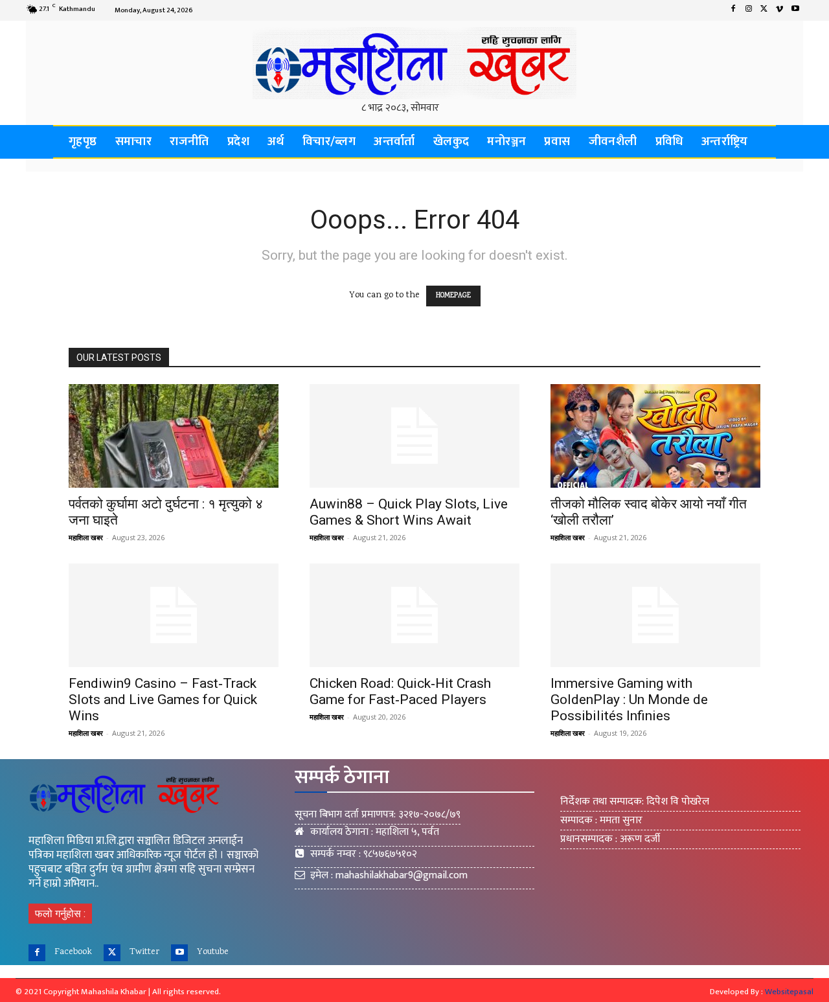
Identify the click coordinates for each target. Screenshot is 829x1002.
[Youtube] (795, 10)
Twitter (144, 952)
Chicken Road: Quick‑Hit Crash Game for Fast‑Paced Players (400, 691)
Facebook (73, 952)
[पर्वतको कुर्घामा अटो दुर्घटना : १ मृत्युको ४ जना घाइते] (173, 436)
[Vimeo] (780, 10)
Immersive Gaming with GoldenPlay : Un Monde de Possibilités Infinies (629, 699)
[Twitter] (764, 10)
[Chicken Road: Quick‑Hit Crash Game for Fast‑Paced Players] (414, 615)
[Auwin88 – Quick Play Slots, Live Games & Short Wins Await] (414, 436)
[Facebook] (733, 10)
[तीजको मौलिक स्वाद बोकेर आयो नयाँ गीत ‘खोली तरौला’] (655, 436)
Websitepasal (789, 992)
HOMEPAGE (453, 296)
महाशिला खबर (86, 537)
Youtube (213, 952)
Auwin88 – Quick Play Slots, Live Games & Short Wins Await (409, 512)
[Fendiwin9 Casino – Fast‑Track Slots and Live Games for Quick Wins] (173, 615)
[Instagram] (748, 10)
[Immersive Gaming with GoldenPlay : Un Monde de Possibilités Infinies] (655, 615)
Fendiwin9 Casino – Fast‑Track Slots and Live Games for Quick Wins (163, 699)
